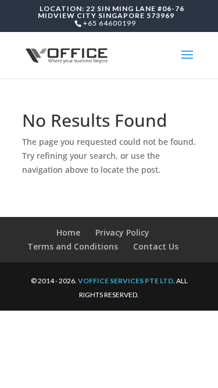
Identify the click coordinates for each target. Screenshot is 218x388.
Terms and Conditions (72, 246)
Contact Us (155, 246)
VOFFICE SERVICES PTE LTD (125, 280)
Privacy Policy (122, 232)
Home (68, 232)
